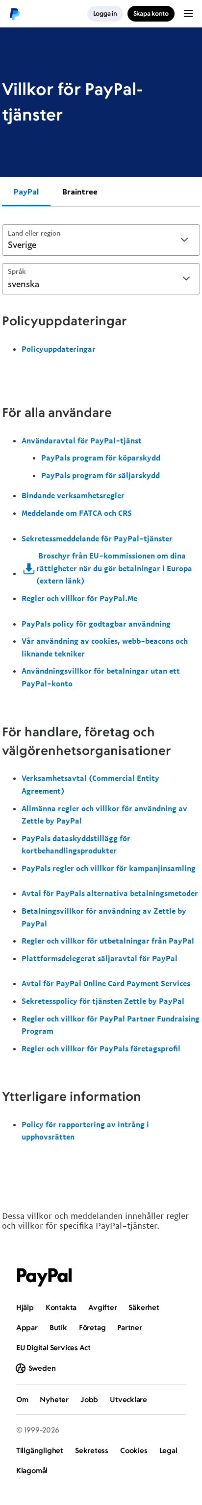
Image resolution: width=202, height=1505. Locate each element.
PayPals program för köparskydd (100, 457)
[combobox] (101, 240)
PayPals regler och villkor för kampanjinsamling (109, 868)
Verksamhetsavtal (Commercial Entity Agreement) (90, 784)
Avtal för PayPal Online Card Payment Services (106, 983)
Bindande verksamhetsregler (73, 495)
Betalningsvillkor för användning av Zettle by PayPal (104, 917)
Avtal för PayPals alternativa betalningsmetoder (110, 893)
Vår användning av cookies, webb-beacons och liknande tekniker (105, 647)
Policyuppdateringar (59, 349)
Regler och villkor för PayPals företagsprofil (101, 1048)
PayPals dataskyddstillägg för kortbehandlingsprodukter (76, 844)
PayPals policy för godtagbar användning (96, 624)
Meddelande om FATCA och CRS (77, 513)
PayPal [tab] (26, 191)
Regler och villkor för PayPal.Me (79, 598)
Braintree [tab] (80, 191)
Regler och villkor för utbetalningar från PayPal (108, 941)
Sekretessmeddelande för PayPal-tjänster (97, 538)
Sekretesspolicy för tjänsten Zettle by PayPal (103, 1001)
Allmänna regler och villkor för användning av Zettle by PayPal (104, 814)
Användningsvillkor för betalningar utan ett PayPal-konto (101, 677)
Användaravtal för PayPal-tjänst (82, 440)
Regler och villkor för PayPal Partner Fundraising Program (111, 1025)
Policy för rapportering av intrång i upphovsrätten (85, 1130)
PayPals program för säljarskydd (100, 475)
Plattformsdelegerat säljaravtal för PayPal (99, 958)
